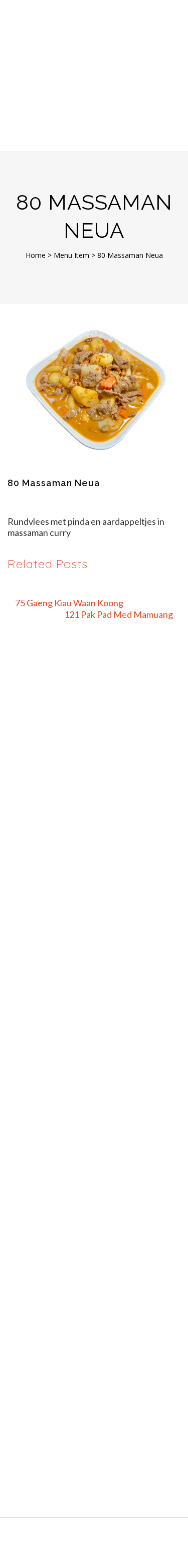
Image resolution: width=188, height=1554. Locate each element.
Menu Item (71, 255)
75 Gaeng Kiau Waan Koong (69, 602)
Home (36, 255)
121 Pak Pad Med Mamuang (118, 614)
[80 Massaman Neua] (94, 391)
